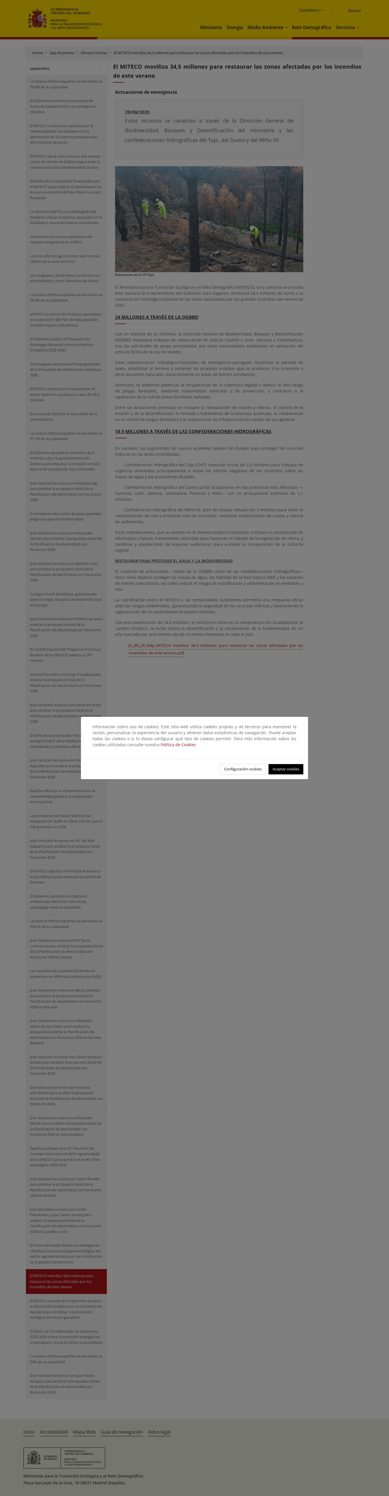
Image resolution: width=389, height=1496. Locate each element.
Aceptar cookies (286, 769)
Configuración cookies (243, 769)
